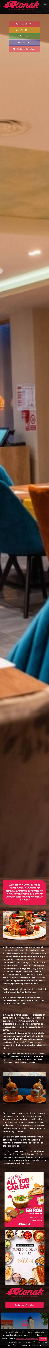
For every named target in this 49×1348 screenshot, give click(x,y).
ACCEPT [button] (43, 1339)
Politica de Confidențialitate (27, 1339)
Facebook (24, 1146)
